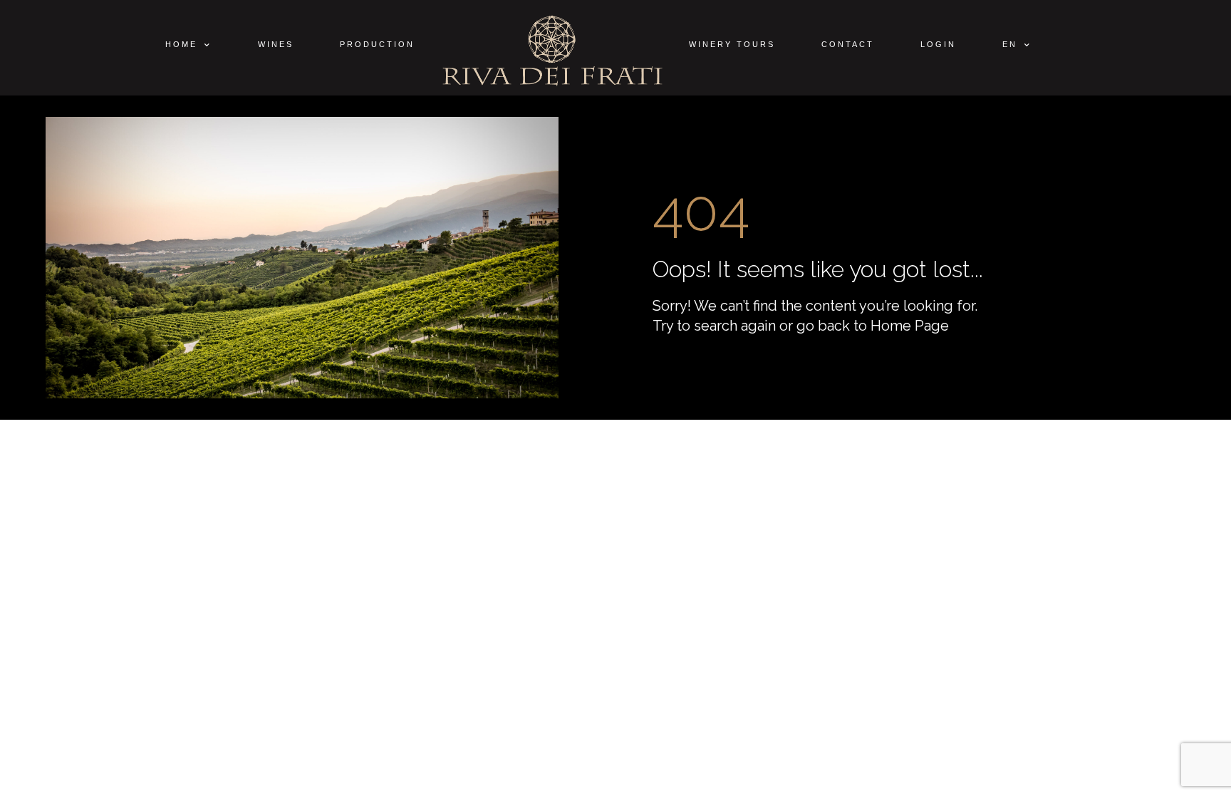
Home (181, 44)
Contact (847, 44)
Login (938, 44)
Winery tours (732, 44)
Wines (276, 44)
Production (377, 44)
